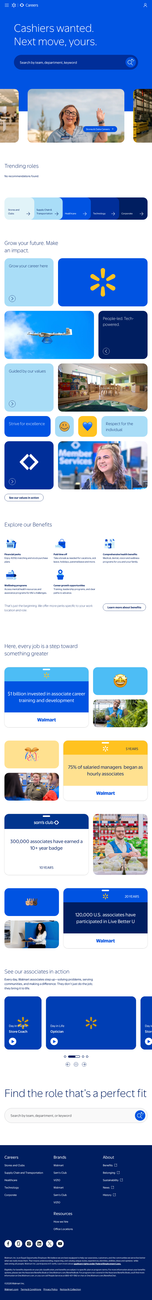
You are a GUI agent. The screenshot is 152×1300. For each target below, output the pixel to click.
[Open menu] (6, 5)
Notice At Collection (70, 1289)
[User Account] (145, 5)
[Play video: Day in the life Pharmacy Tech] (123, 1041)
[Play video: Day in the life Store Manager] (28, 1041)
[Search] (130, 62)
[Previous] (68, 1064)
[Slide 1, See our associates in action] (65, 1056)
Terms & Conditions (31, 1289)
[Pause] (76, 1064)
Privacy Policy (50, 1289)
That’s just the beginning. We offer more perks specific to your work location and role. (48, 608)
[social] (8, 1243)
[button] (29, 282)
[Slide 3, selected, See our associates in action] (78, 1056)
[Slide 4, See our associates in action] (87, 1056)
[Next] (84, 1064)
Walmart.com (11, 1289)
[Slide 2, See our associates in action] (69, 1056)
